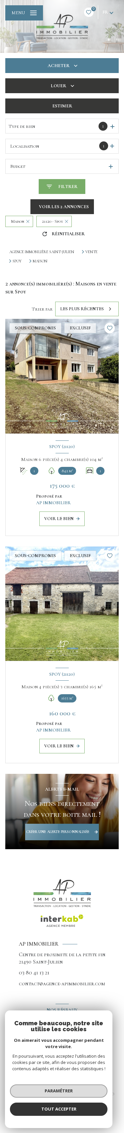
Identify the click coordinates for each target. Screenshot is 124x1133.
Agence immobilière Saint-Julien (41, 251)
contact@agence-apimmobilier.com (62, 983)
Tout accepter (58, 1109)
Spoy (17, 261)
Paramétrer (59, 1091)
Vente (91, 252)
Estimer (62, 106)
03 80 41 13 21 (34, 972)
